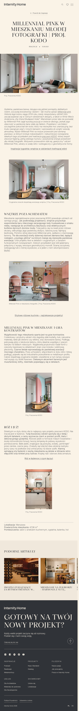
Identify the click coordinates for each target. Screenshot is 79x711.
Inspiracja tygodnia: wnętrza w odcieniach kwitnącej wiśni (39, 149)
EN (72, 706)
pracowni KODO (49, 136)
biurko (7, 250)
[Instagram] (5, 654)
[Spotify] (14, 654)
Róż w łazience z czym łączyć (39, 458)
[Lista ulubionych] (67, 4)
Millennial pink (64, 112)
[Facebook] (10, 654)
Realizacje (33, 47)
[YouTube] (23, 654)
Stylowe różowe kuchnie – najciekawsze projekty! (39, 315)
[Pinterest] (19, 654)
